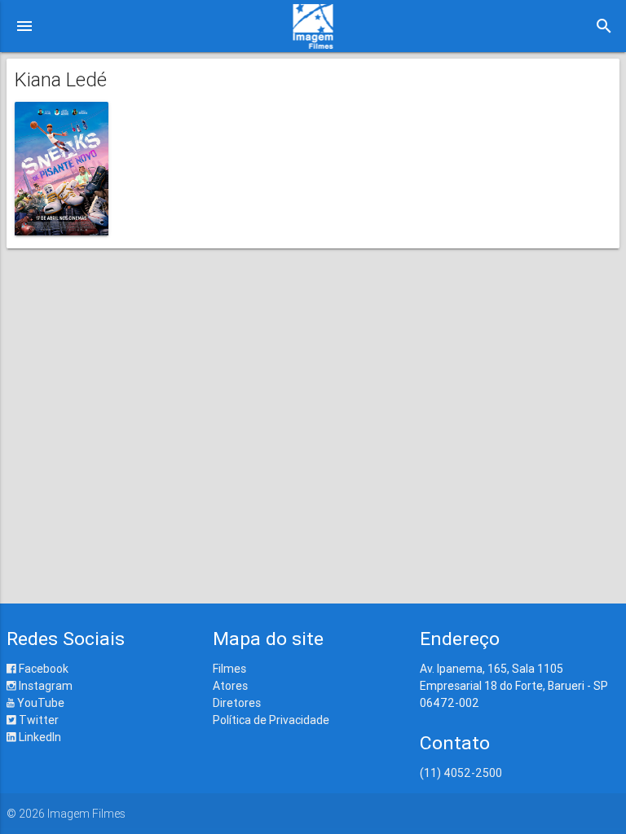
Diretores (237, 703)
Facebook (42, 668)
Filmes (229, 668)
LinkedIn (38, 737)
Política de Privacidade (271, 720)
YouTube (39, 703)
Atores (230, 685)
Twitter (37, 720)
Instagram (44, 685)
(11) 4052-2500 (461, 773)
